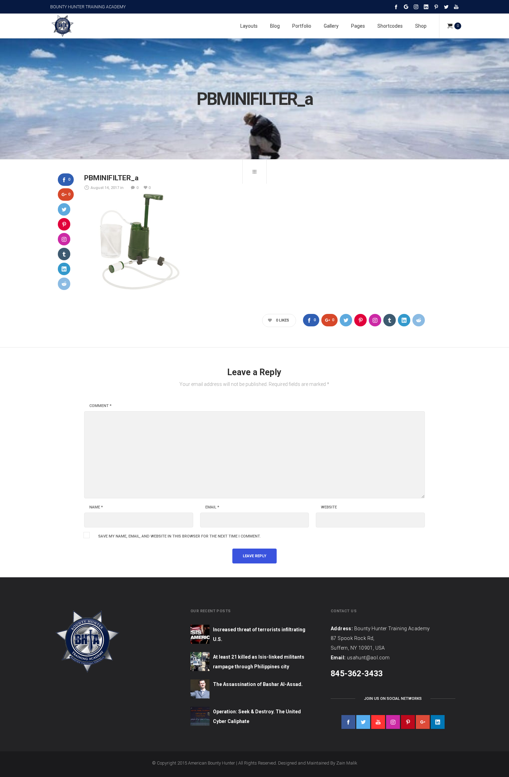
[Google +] (406, 6)
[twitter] (363, 722)
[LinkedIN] (426, 6)
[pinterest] (408, 722)
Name (96, 507)
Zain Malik (346, 763)
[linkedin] (438, 722)
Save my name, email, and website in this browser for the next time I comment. (179, 536)
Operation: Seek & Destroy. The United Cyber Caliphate (257, 716)
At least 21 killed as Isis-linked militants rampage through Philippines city (258, 661)
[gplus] (423, 722)
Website (329, 507)
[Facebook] (396, 6)
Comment (100, 406)
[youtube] (378, 722)
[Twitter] (446, 6)
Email (212, 507)
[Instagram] (416, 6)
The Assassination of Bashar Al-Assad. (258, 684)
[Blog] (254, 172)
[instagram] (393, 722)
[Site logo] (62, 26)
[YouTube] (456, 6)
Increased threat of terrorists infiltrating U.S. (259, 634)
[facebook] (348, 722)
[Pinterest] (436, 6)
